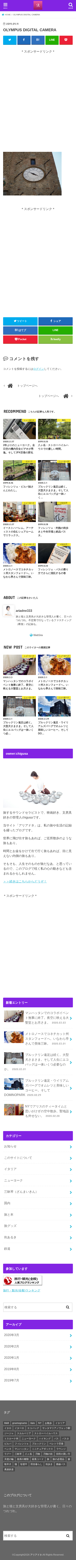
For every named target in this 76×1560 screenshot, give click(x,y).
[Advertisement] (38, 103)
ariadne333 (24, 610)
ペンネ (7, 1449)
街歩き (49, 1464)
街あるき (10, 1237)
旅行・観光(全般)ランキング (21, 1290)
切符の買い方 (63, 1454)
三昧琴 (18, 1454)
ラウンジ (61, 1449)
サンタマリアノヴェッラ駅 (56, 1428)
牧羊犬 (7, 1464)
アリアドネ (36, 1555)
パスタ (65, 1438)
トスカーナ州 (11, 1438)
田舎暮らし (36, 1464)
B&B (6, 1423)
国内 (7, 1203)
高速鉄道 (9, 1469)
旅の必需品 (58, 1459)
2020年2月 (11, 1346)
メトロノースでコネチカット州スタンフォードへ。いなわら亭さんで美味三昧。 (47, 1038)
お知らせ (10, 1146)
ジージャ (9, 1433)
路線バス (60, 1464)
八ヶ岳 (28, 1454)
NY (40, 1423)
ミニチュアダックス (42, 1449)
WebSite (38, 635)
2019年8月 (11, 1369)
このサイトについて (18, 1157)
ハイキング (45, 1438)
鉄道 (7, 1248)
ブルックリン (39, 1443)
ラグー (7, 1454)
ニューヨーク (13, 1180)
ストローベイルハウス (46, 1433)
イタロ (7, 1428)
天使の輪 (9, 1459)
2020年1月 (11, 1357)
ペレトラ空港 (56, 1443)
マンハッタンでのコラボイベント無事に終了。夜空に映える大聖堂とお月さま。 (47, 1017)
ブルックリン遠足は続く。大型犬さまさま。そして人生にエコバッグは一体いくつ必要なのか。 (36, 1062)
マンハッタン (22, 1449)
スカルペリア (24, 1433)
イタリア (10, 1169)
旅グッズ (10, 1225)
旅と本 (8, 1214)
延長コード (38, 1459)
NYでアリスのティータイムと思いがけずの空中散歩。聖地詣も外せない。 (47, 1111)
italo (32, 1423)
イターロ (19, 1428)
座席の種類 (23, 1459)
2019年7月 (11, 1380)
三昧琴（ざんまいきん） (21, 1191)
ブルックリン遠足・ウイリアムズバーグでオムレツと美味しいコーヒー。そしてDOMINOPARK (36, 1088)
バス (56, 1438)
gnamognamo (19, 1423)
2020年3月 (11, 1335)
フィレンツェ (22, 1443)
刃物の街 (48, 1454)
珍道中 (23, 1464)
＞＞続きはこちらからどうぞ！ (25, 881)
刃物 (37, 1454)
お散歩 (48, 1423)
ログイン (38, 368)
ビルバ (7, 1443)
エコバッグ (33, 1428)
